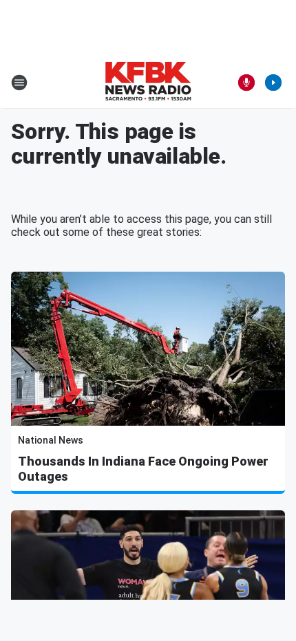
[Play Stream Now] (273, 82)
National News (50, 440)
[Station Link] (148, 83)
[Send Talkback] (246, 82)
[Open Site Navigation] (19, 82)
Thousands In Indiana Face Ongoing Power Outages (143, 469)
